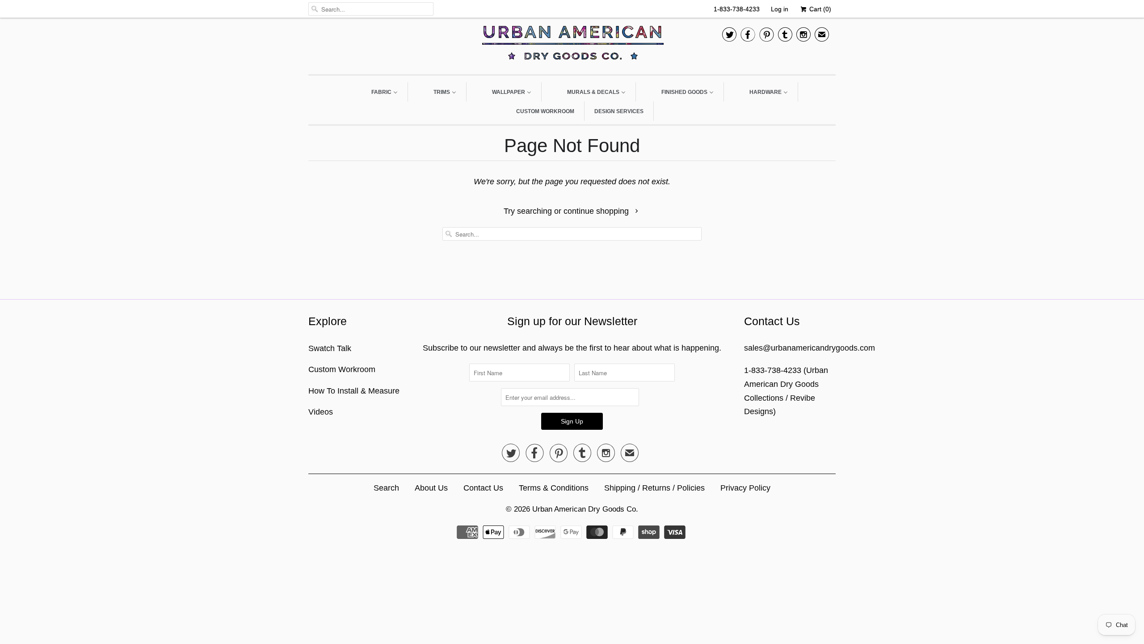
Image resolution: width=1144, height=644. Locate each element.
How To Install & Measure (354, 390)
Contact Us (483, 487)
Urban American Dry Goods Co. (585, 509)
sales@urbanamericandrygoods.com (809, 347)
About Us (431, 487)
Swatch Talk (329, 348)
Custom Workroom (341, 369)
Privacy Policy (745, 487)
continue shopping (597, 211)
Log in (779, 9)
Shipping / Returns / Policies (654, 487)
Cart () (819, 9)
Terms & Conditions (554, 487)
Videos (320, 411)
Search (386, 487)
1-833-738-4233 (737, 9)
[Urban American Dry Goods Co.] (572, 45)
